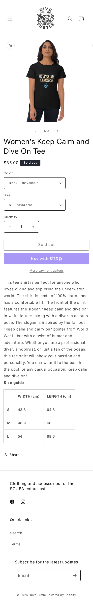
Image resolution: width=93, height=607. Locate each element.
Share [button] (14, 455)
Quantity (10, 217)
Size (7, 195)
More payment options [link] (46, 270)
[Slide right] (57, 131)
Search (16, 533)
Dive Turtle (38, 595)
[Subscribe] (74, 575)
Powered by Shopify (61, 595)
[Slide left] (35, 131)
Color (8, 173)
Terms (15, 544)
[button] (9, 18)
